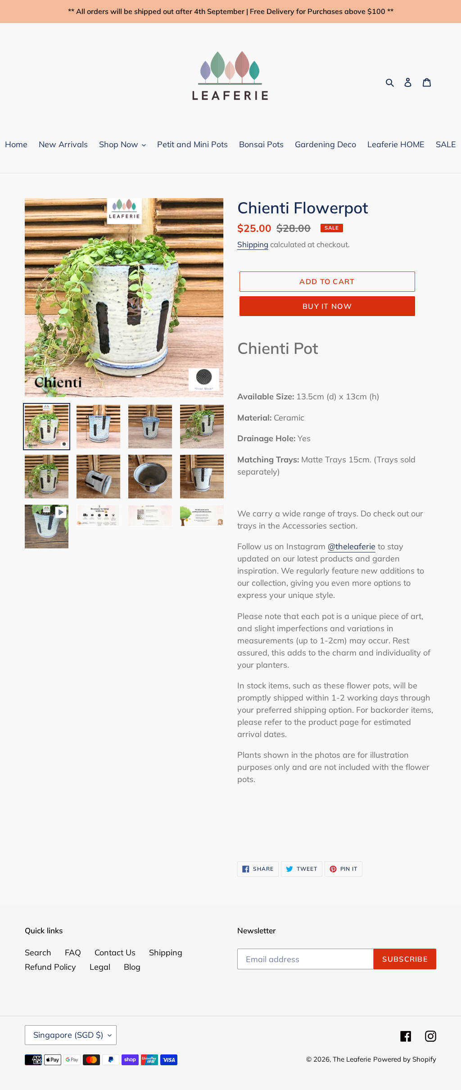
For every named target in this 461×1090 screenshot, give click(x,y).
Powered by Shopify (404, 1059)
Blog (132, 967)
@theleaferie (351, 546)
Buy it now (327, 306)
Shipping (252, 244)
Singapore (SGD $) (68, 1035)
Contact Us (115, 952)
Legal (100, 967)
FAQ (73, 952)
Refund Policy (50, 967)
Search (38, 952)
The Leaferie (352, 1059)
